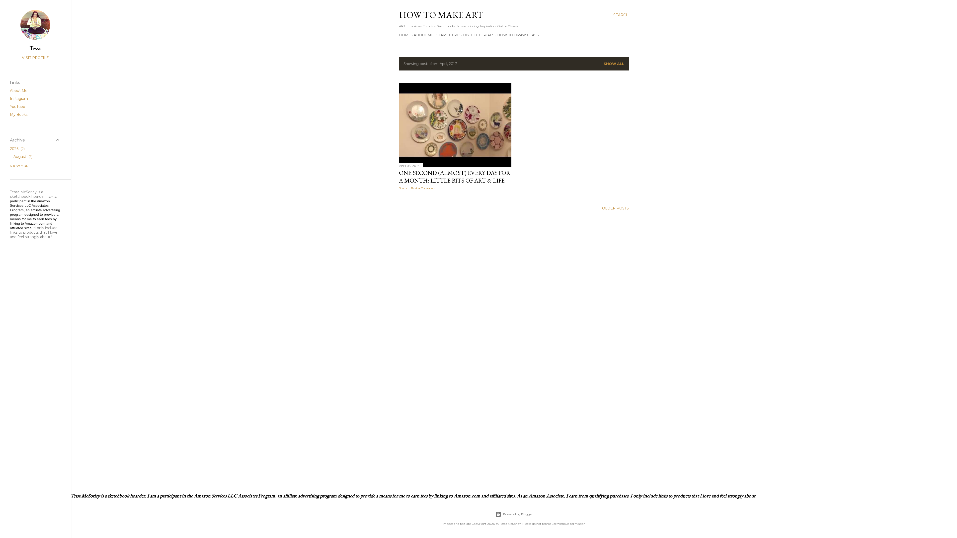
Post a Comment (423, 188)
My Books (18, 114)
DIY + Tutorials (478, 35)
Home (405, 35)
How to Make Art (441, 15)
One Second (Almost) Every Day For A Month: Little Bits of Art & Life (454, 176)
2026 (17, 148)
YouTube (17, 106)
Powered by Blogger (518, 514)
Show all (614, 64)
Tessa (35, 48)
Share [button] (403, 188)
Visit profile (35, 58)
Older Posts (615, 208)
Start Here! (448, 35)
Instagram (19, 98)
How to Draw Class (518, 35)
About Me (424, 35)
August (22, 156)
